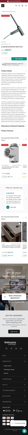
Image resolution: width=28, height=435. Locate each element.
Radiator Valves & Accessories (9, 11)
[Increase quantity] (9, 58)
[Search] (16, 5)
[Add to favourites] (9, 44)
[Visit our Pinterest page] (21, 348)
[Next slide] (25, 198)
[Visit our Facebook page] (11, 348)
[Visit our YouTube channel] (16, 348)
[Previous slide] (2, 198)
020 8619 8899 (19, 302)
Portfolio (6, 373)
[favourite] (19, 5)
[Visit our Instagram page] (6, 348)
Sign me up (14, 331)
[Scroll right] (26, 139)
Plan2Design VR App (9, 369)
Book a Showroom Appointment (15, 297)
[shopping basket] (22, 5)
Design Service (7, 365)
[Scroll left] (23, 139)
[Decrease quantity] (2, 58)
